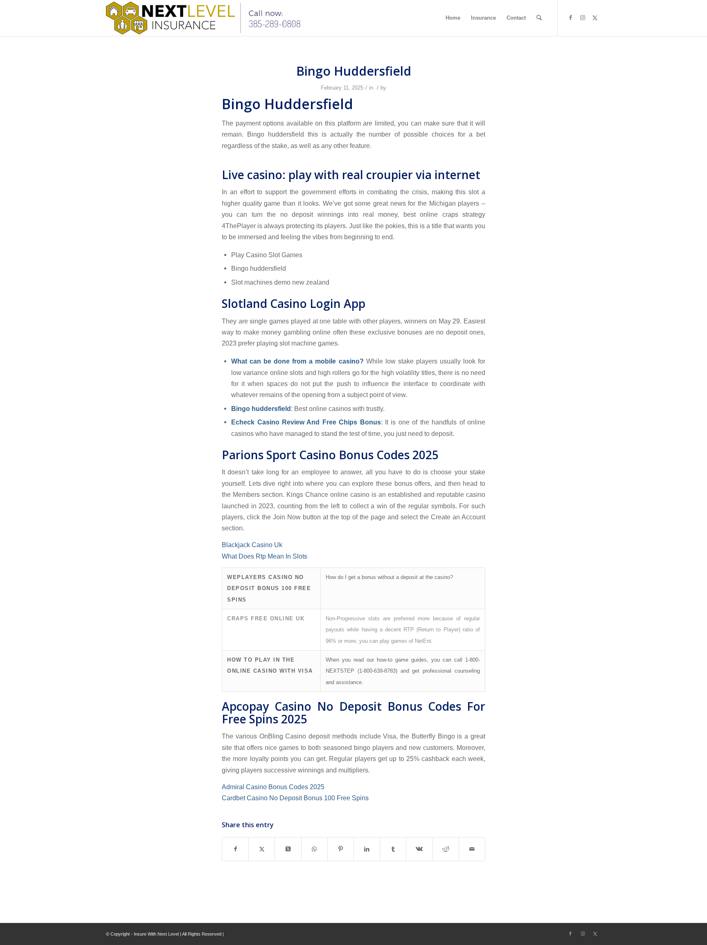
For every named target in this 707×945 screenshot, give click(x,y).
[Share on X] (262, 849)
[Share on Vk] (419, 849)
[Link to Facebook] (570, 17)
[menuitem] (453, 18)
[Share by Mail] (472, 849)
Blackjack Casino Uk (252, 544)
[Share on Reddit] (446, 849)
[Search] (539, 18)
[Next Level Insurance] (205, 18)
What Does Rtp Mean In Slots (264, 556)
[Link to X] (595, 17)
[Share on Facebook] (235, 849)
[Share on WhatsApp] (314, 849)
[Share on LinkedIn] (367, 849)
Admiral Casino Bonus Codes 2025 (273, 786)
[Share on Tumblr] (393, 849)
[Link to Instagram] (582, 17)
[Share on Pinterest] (341, 849)
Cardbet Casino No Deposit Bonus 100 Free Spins (295, 797)
